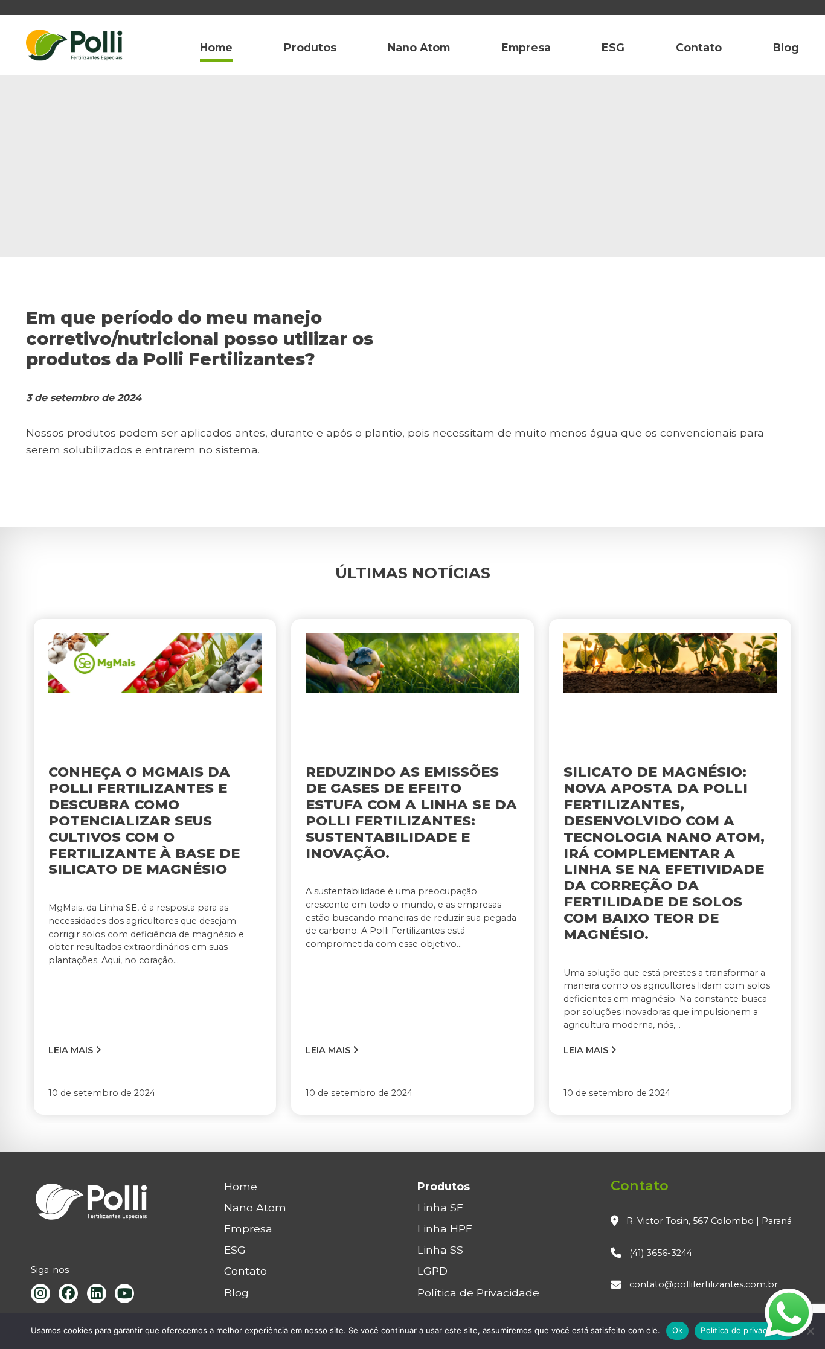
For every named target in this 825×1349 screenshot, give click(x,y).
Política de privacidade (744, 1330)
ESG (613, 47)
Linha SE (440, 1207)
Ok (677, 1330)
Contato (699, 47)
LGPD (432, 1270)
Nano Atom (419, 47)
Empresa (526, 47)
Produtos (310, 47)
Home (216, 47)
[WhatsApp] (789, 1313)
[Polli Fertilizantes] (74, 48)
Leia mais (71, 1050)
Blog (786, 47)
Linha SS (440, 1249)
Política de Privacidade (478, 1292)
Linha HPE (444, 1228)
